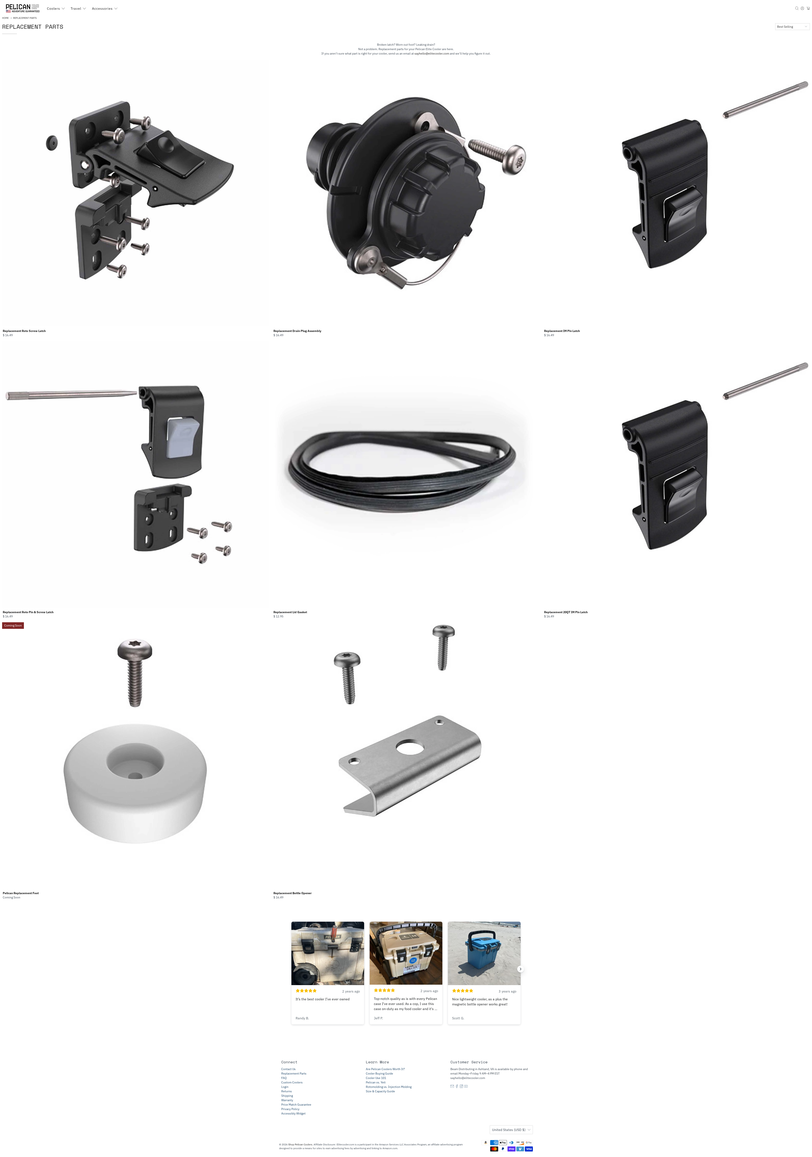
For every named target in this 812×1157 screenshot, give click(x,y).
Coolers (53, 8)
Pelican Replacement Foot (21, 893)
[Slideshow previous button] (291, 969)
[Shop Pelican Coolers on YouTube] (466, 1087)
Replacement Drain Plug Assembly (297, 331)
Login (284, 1087)
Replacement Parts (25, 18)
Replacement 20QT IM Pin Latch (566, 612)
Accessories (102, 8)
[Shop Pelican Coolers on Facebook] (457, 1087)
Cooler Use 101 (376, 1078)
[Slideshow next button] (520, 969)
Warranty (287, 1100)
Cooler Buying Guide (379, 1073)
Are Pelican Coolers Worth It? (385, 1069)
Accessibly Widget (293, 1113)
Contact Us (288, 1069)
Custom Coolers (292, 1082)
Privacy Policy (290, 1109)
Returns (286, 1091)
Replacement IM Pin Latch (562, 331)
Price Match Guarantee (296, 1104)
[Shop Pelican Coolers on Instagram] (461, 1087)
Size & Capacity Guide (380, 1091)
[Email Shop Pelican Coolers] (452, 1087)
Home (5, 18)
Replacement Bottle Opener (292, 893)
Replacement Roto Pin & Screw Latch (28, 612)
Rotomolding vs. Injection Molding (388, 1087)
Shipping (287, 1096)
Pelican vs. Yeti (376, 1082)
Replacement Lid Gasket (290, 612)
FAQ (284, 1078)
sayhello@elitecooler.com (431, 53)
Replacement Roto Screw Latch (24, 331)
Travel (76, 8)
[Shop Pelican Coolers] (23, 8)
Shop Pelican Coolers (300, 1144)
